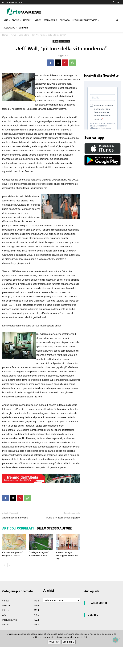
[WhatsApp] (72, 62)
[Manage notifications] (115, 640)
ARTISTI (38, 20)
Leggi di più (68, 641)
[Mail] (118, 2)
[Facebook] (113, 2)
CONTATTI (23, 28)
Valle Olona (24, 35)
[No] (119, 638)
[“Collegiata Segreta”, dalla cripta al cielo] (41, 542)
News (13, 35)
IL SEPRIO (92, 614)
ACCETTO (54, 641)
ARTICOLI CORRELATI (18, 528)
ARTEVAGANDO (50, 20)
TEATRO (15, 20)
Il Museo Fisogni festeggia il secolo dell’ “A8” (67, 555)
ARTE (6, 20)
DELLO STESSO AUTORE (54, 528)
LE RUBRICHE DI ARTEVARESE (85, 20)
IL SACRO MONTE (97, 603)
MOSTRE (26, 20)
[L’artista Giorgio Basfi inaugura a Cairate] (14, 542)
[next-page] (9, 565)
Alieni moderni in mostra (15, 517)
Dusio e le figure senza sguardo (63, 517)
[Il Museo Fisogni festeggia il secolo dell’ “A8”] (68, 542)
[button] (117, 20)
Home (5, 35)
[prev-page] (4, 565)
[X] (58, 62)
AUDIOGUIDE (9, 28)
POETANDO (65, 20)
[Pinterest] (65, 62)
